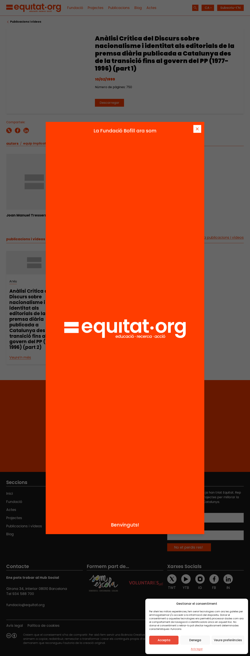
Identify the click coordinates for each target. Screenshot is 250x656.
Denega (195, 640)
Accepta (164, 640)
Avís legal (197, 649)
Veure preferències (228, 640)
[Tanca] (197, 129)
